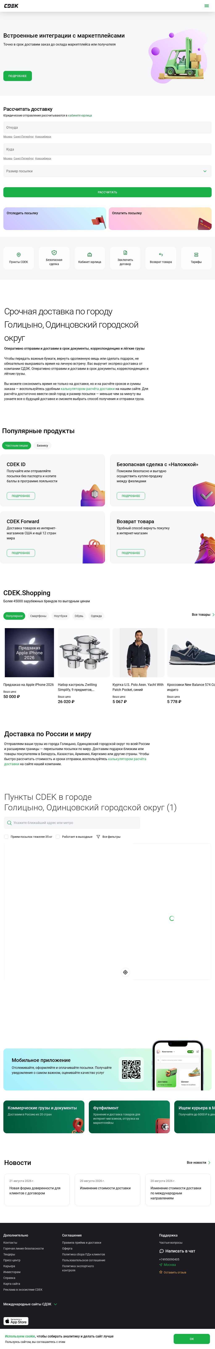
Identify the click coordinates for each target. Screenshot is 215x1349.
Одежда (96, 616)
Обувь (79, 616)
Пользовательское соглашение (83, 1260)
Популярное (14, 616)
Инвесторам (11, 1272)
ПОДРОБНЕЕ (17, 76)
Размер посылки (19, 171)
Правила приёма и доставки (81, 1242)
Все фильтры (111, 836)
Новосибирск (43, 136)
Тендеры (9, 1254)
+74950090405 (169, 1259)
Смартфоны (38, 616)
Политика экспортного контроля (78, 1268)
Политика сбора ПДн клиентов (83, 1254)
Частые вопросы (170, 1242)
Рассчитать (107, 192)
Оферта (67, 1248)
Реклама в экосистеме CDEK (22, 1289)
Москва (7, 136)
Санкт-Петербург (24, 136)
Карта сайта (11, 1283)
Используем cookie (20, 1336)
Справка (9, 1278)
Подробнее (21, 496)
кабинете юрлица (80, 115)
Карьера (9, 1266)
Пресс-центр (11, 1260)
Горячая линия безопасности (23, 1248)
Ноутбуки (60, 616)
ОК (192, 1339)
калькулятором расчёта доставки (88, 389)
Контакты (10, 1242)
